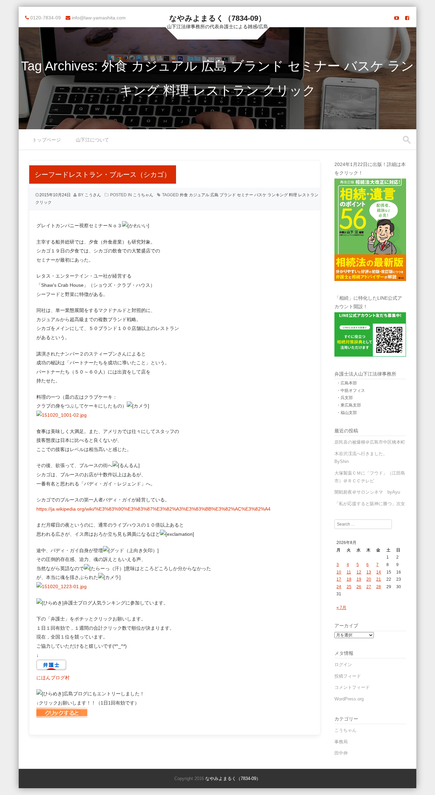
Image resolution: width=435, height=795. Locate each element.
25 (349, 586)
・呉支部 (344, 397)
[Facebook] (407, 18)
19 (358, 579)
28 (378, 586)
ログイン (343, 664)
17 (338, 579)
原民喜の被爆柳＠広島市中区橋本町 (369, 442)
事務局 (341, 741)
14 (378, 572)
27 (368, 586)
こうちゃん (143, 195)
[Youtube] (396, 18)
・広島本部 (346, 383)
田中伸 (341, 753)
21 (378, 579)
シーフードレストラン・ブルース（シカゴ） (103, 174)
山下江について (92, 140)
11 (349, 572)
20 (368, 579)
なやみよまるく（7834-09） (217, 18)
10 (338, 572)
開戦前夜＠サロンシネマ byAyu (367, 492)
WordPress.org (349, 698)
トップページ (46, 140)
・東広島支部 (348, 405)
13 (368, 572)
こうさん (93, 195)
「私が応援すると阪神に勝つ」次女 (369, 503)
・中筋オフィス (350, 390)
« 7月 (341, 607)
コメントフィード (352, 687)
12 (358, 572)
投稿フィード (347, 676)
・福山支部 (346, 412)
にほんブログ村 (53, 677)
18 (349, 579)
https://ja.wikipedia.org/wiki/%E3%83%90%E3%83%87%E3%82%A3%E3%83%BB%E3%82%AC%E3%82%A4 (153, 509)
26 (358, 586)
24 (338, 586)
